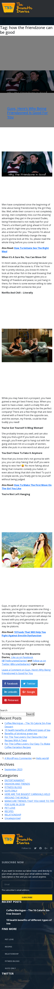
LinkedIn (12, 691)
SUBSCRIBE (27, 897)
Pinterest (13, 700)
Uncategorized (12, 818)
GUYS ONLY (11, 790)
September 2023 (13, 769)
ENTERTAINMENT (15, 780)
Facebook (12, 683)
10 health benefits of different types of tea (27, 730)
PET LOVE (10, 807)
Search (3, 710)
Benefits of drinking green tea (21, 733)
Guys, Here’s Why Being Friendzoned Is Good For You (27, 112)
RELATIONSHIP (13, 814)
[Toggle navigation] (4, 21)
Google (31, 691)
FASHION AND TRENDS (17, 783)
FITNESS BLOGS (13, 787)
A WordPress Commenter (18, 758)
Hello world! (42, 758)
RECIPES (9, 811)
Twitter (31, 683)
